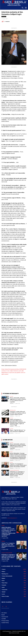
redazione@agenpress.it (12, 518)
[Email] (18, 25)
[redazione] (2, 21)
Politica (11, 462)
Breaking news (13, 410)
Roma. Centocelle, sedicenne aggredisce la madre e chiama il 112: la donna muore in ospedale (18, 400)
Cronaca (4, 16)
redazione (7, 21)
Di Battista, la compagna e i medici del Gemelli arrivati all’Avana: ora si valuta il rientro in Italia (17, 474)
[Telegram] (21, 25)
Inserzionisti (4, 616)
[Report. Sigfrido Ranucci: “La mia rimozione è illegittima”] (5, 431)
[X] (11, 25)
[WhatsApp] (14, 25)
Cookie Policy (5, 622)
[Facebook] (7, 25)
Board (3, 614)
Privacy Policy (5, 620)
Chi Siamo (4, 613)
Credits (17, 632)
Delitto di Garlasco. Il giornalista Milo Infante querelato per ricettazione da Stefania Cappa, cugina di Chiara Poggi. (17, 422)
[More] (21, 385)
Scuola (11, 451)
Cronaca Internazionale (14, 470)
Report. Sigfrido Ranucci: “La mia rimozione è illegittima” (17, 430)
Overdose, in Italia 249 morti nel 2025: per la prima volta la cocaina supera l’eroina (18, 413)
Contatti (3, 618)
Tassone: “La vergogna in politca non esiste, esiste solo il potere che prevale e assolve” (18, 465)
